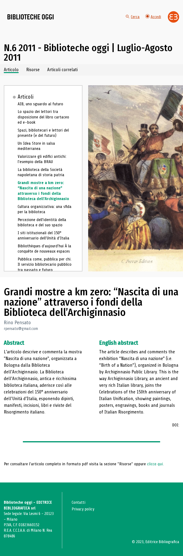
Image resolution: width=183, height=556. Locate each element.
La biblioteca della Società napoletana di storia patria (41, 172)
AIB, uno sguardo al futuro (40, 103)
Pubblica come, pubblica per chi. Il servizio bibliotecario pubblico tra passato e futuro (44, 264)
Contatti (78, 502)
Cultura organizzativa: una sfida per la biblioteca (44, 209)
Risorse (33, 69)
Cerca (135, 16)
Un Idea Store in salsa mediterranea (36, 146)
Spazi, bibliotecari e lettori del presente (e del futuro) (43, 133)
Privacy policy (83, 509)
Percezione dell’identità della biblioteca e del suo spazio (42, 222)
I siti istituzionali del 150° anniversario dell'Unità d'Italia (43, 235)
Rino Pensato (17, 322)
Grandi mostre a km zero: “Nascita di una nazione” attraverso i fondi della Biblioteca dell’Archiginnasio (43, 190)
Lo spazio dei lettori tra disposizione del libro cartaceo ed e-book (43, 117)
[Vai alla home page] (30, 17)
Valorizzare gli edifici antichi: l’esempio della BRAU (42, 159)
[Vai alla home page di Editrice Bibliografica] (173, 17)
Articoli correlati (62, 69)
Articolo (11, 69)
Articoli (26, 97)
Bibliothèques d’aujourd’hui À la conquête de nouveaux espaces (44, 249)
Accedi (156, 16)
